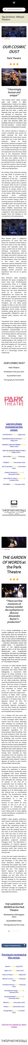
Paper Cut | (14, 970)
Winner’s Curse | (14, 979)
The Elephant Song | (14, 991)
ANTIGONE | (14, 457)
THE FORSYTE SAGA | (14, 479)
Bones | (14, 966)
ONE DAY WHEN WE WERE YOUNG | (14, 451)
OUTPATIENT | (14, 435)
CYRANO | (14, 462)
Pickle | (14, 1006)
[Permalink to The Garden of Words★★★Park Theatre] (2, 549)
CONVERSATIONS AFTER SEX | (14, 439)
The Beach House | (14, 985)
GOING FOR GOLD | (14, 473)
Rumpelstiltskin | (14, 997)
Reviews (8, 39)
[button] (14, 2)
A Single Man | (14, 1011)
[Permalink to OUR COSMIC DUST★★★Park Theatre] (2, 39)
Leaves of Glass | (14, 975)
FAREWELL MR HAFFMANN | (14, 445)
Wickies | (14, 1002)
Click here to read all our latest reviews (14, 1026)
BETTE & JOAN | (14, 467)
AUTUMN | (14, 484)
